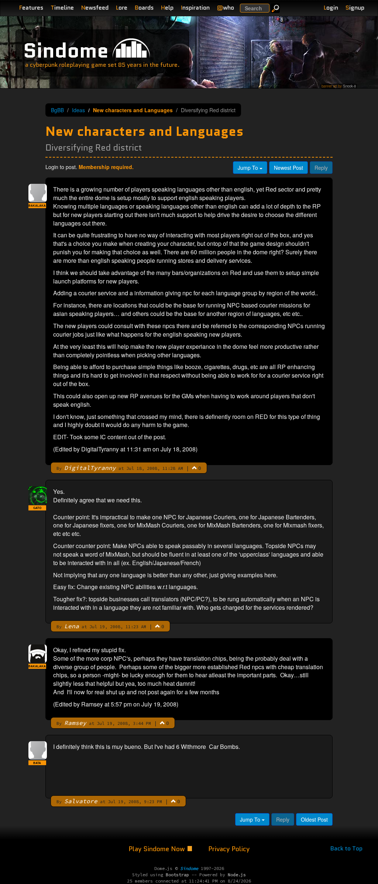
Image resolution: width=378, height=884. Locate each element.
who (225, 7)
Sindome (66, 50)
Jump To (249, 167)
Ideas (78, 110)
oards (144, 7)
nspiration (195, 7)
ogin (331, 7)
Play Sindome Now (157, 849)
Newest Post (288, 167)
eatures (31, 7)
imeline (62, 7)
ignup (355, 7)
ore (121, 7)
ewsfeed (95, 7)
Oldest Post (314, 819)
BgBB (57, 110)
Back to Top (346, 848)
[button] (194, 467)
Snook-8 (349, 86)
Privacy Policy (229, 849)
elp (167, 7)
